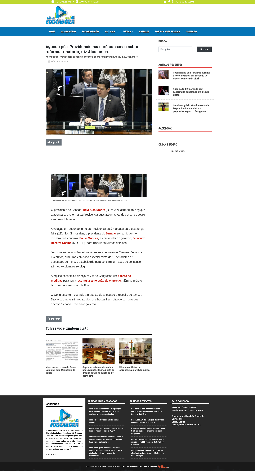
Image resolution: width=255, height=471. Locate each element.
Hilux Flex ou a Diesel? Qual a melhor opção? (104, 421)
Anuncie (144, 31)
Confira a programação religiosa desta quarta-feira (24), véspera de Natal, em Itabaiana (147, 442)
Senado (111, 233)
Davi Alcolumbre (94, 209)
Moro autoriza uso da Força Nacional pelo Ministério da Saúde (61, 370)
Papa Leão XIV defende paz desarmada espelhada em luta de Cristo (191, 91)
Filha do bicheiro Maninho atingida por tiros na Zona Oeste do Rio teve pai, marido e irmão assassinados (105, 411)
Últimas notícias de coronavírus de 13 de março (134, 369)
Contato (191, 31)
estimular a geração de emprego (99, 280)
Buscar (204, 49)
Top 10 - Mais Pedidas (167, 31)
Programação (90, 31)
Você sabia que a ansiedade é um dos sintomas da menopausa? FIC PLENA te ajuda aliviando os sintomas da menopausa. (105, 452)
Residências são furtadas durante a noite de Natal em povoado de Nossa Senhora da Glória (191, 75)
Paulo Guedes (88, 238)
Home (52, 31)
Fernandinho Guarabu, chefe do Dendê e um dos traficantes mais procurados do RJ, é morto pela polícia (106, 439)
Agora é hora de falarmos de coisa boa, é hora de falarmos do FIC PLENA (106, 429)
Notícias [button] (110, 31)
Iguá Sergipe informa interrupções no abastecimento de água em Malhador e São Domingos (147, 453)
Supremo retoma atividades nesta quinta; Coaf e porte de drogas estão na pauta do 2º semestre (98, 371)
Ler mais (51, 454)
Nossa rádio (68, 31)
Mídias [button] (127, 31)
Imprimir (55, 142)
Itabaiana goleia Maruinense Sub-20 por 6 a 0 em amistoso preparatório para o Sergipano (191, 108)
